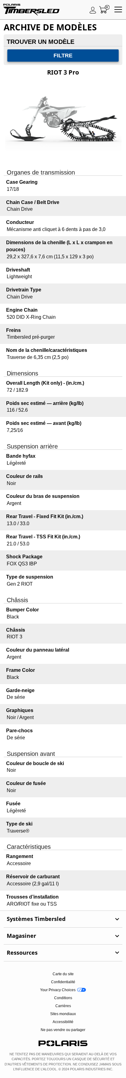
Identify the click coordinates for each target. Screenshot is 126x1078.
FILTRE (63, 55)
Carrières (63, 1006)
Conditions (63, 998)
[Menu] (118, 10)
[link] (63, 919)
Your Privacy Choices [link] (58, 990)
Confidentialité (63, 982)
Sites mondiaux (63, 1014)
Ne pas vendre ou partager (63, 1030)
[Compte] (93, 10)
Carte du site (63, 974)
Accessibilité (63, 1022)
